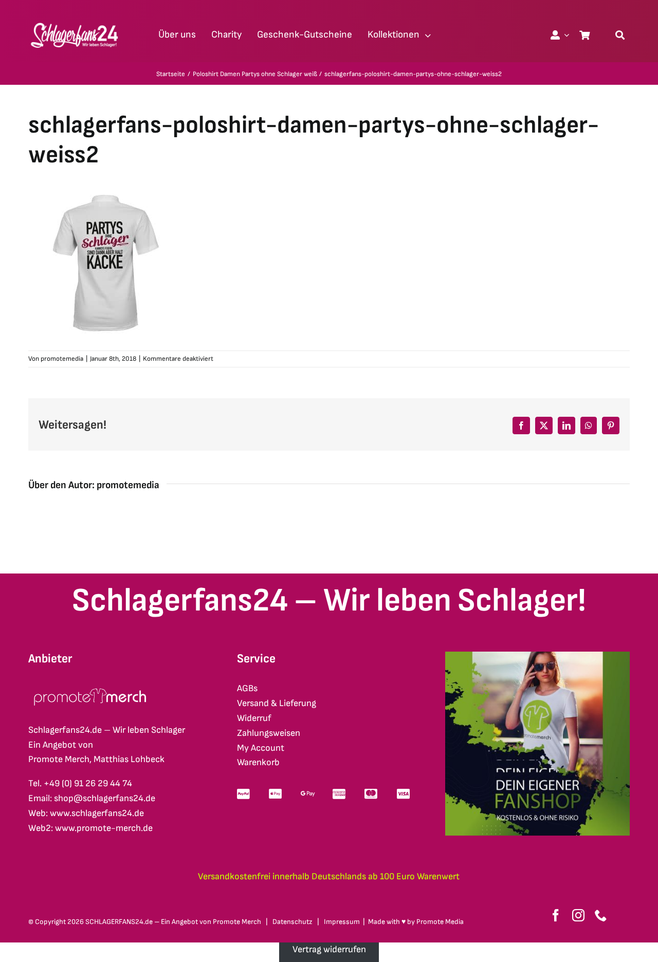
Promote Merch (237, 921)
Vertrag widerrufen (329, 949)
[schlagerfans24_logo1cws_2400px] (75, 21)
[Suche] (620, 34)
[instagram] (578, 915)
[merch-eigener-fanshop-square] (537, 656)
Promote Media (440, 921)
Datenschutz (292, 921)
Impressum (342, 921)
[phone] (601, 915)
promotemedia (62, 359)
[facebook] (556, 915)
